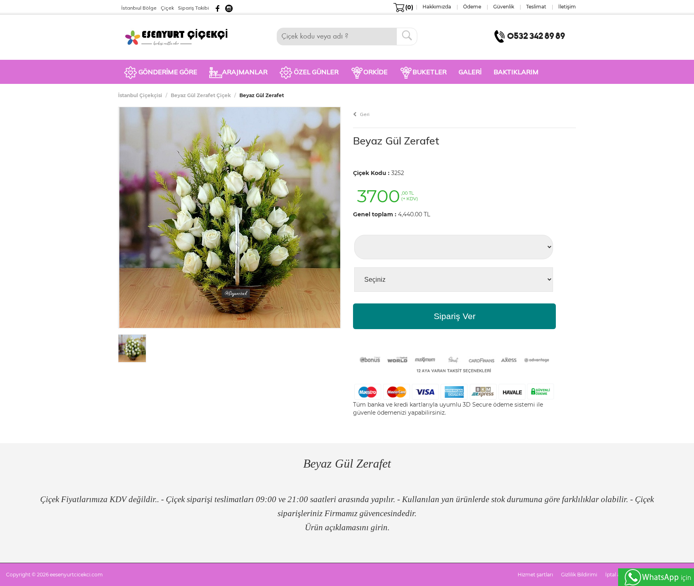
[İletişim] (531, 35)
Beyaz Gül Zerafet (396, 140)
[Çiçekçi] (180, 36)
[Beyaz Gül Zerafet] (229, 217)
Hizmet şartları (535, 575)
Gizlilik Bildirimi (579, 575)
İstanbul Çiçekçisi (140, 95)
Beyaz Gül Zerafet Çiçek (201, 95)
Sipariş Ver (455, 316)
